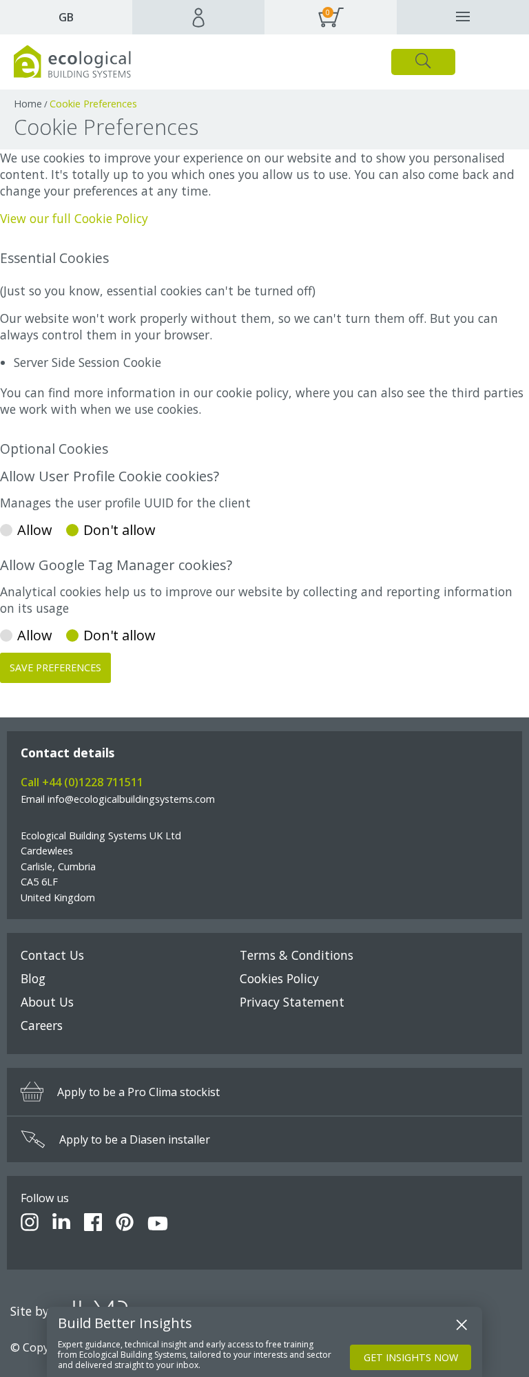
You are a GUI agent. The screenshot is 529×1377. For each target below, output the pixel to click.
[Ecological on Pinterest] (125, 1224)
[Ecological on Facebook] (93, 1224)
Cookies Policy (279, 978)
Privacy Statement (292, 1002)
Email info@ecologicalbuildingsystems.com (118, 799)
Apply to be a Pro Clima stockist (138, 1092)
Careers (42, 1025)
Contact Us (52, 955)
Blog (33, 978)
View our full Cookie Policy (74, 218)
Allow (34, 530)
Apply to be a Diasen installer (134, 1139)
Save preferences (55, 667)
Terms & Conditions (296, 955)
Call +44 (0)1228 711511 (82, 782)
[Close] (461, 1324)
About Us (47, 1002)
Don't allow (119, 530)
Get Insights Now (411, 1357)
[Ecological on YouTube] (157, 1224)
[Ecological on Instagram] (30, 1224)
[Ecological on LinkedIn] (61, 1224)
